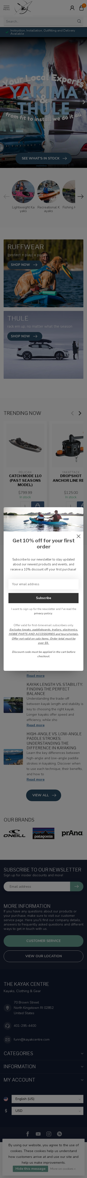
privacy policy (43, 613)
